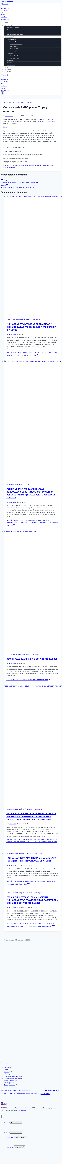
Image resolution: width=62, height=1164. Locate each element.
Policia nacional (21, 1094)
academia (22, 165)
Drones (6, 1069)
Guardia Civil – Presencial (16, 55)
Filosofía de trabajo (11, 29)
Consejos (7, 1067)
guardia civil (37, 1090)
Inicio (6, 23)
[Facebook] (2, 1104)
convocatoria (31, 165)
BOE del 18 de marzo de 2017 (46, 119)
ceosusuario (9, 116)
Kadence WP (22, 1110)
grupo (38, 165)
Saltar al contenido (7, 1)
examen (32, 1090)
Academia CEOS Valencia (13, 27)
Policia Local (26, 484)
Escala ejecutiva (14, 48)
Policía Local (10, 60)
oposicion (43, 165)
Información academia (23, 319)
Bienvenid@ (7, 1122)
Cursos (7, 67)
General (6, 1072)
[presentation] (32, 256)
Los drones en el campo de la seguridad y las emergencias (20, 181)
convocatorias (26, 1090)
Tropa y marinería (37, 853)
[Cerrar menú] (1, 1116)
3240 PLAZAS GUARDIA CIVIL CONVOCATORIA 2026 (31, 659)
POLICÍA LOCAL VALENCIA (33, 1094)
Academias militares (11, 39)
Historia (9, 32)
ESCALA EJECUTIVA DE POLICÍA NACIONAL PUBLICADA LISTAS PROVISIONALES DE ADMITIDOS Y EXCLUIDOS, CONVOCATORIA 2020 (32, 900)
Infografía (7, 1074)
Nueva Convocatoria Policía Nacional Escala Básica (17, 186)
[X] (4, 1104)
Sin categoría (36, 319)
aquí (11, 147)
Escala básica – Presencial (16, 44)
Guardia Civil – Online (15, 58)
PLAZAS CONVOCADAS (8, 1094)
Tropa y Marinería (11, 65)
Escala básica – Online (15, 46)
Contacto (8, 71)
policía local (45, 1094)
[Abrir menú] (2, 93)
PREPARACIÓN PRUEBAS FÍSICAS (15, 34)
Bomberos (9, 62)
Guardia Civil (10, 319)
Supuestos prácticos (15, 50)
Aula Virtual (8, 69)
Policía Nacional (27, 809)
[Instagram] (6, 1104)
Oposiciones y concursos (11, 102)
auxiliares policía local (6, 1090)
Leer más (32, 522)
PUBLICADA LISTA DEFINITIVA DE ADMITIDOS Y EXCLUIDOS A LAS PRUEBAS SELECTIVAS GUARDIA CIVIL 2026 (31, 327)
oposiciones (52, 1090)
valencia (12, 167)
